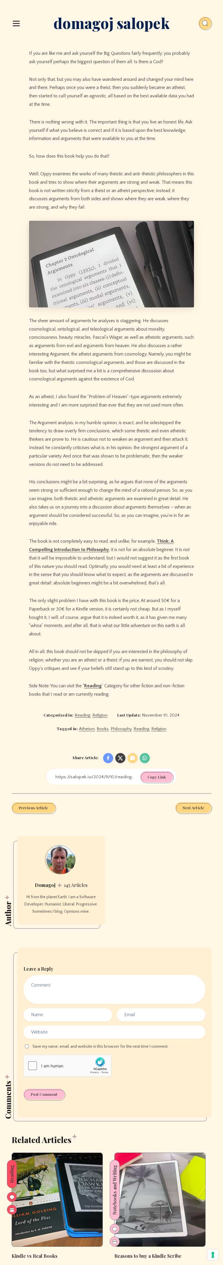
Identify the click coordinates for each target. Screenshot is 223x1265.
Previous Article (33, 807)
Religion (99, 715)
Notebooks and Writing (115, 1190)
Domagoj (45, 885)
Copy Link (157, 776)
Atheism (87, 728)
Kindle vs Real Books (34, 1256)
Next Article (193, 807)
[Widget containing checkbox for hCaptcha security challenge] (67, 1066)
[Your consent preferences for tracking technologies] (212, 1254)
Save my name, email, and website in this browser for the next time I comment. (100, 1046)
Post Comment (44, 1094)
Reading (93, 685)
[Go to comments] (12, 1197)
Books (103, 728)
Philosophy (121, 728)
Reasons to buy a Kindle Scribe (147, 1256)
